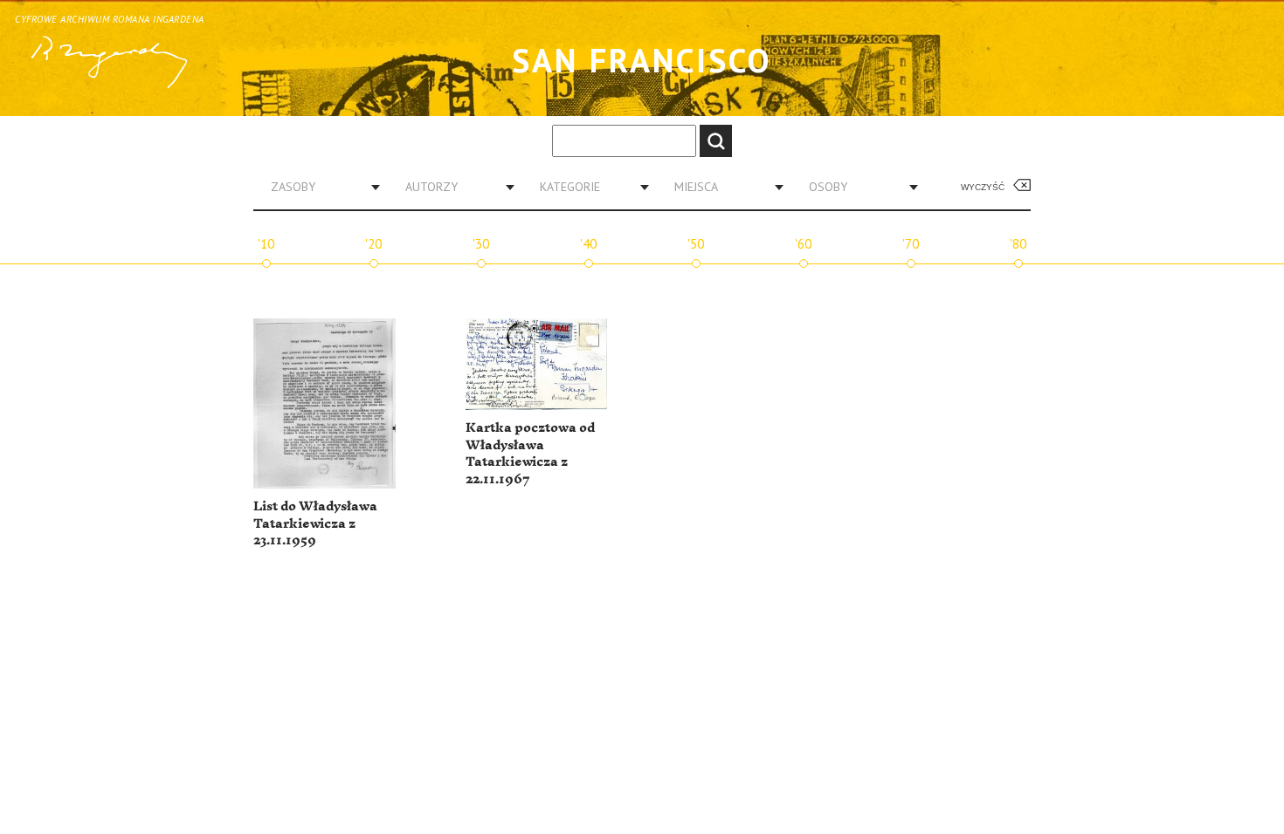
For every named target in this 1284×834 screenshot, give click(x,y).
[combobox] (318, 186)
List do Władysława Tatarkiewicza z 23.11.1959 (315, 523)
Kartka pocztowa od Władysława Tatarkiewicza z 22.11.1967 (530, 454)
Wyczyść (982, 187)
